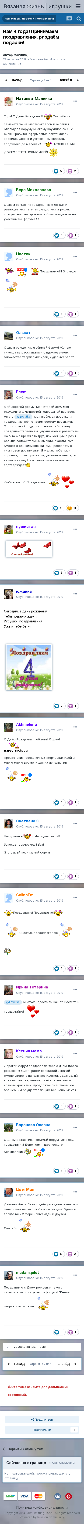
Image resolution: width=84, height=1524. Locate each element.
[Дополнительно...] (75, 101)
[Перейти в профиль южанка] (8, 594)
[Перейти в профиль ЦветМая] (8, 1192)
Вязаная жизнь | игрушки (38, 6)
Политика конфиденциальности (42, 1507)
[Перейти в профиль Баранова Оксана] (8, 1127)
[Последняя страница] (77, 80)
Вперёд (66, 80)
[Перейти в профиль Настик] (8, 256)
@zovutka (23, 416)
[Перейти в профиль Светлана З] (8, 823)
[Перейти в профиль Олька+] (8, 335)
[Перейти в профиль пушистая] (8, 529)
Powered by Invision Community (42, 1517)
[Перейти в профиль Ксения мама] (8, 1054)
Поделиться (43, 1419)
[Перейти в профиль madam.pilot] (8, 1275)
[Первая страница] (6, 80)
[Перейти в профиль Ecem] (8, 394)
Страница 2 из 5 (41, 80)
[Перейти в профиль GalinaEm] (8, 898)
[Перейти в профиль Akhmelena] (8, 727)
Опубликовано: (39, 104)
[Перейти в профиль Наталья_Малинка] (8, 101)
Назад (17, 80)
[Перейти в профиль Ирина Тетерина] (8, 990)
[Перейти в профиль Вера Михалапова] (8, 192)
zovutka (20, 55)
